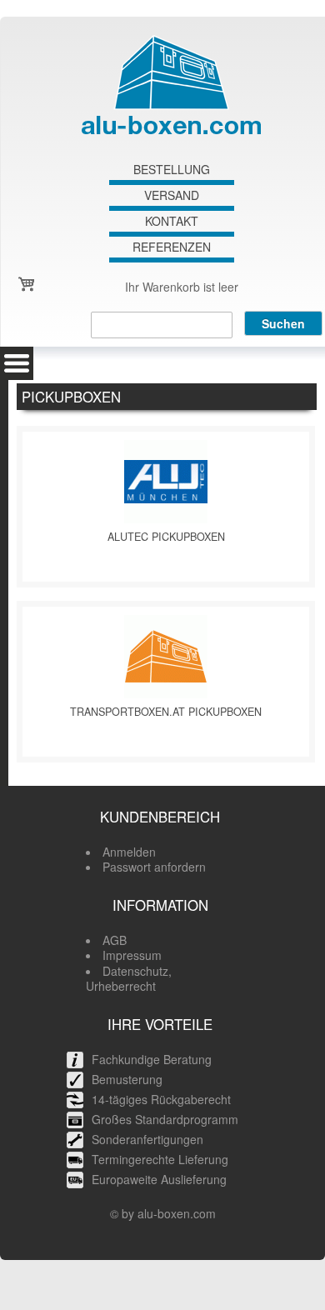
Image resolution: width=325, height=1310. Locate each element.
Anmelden (129, 851)
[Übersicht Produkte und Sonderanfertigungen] (16, 363)
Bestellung (171, 170)
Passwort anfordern (154, 866)
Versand (171, 195)
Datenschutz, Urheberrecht (129, 978)
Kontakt (171, 221)
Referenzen (171, 247)
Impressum (132, 955)
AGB (114, 940)
